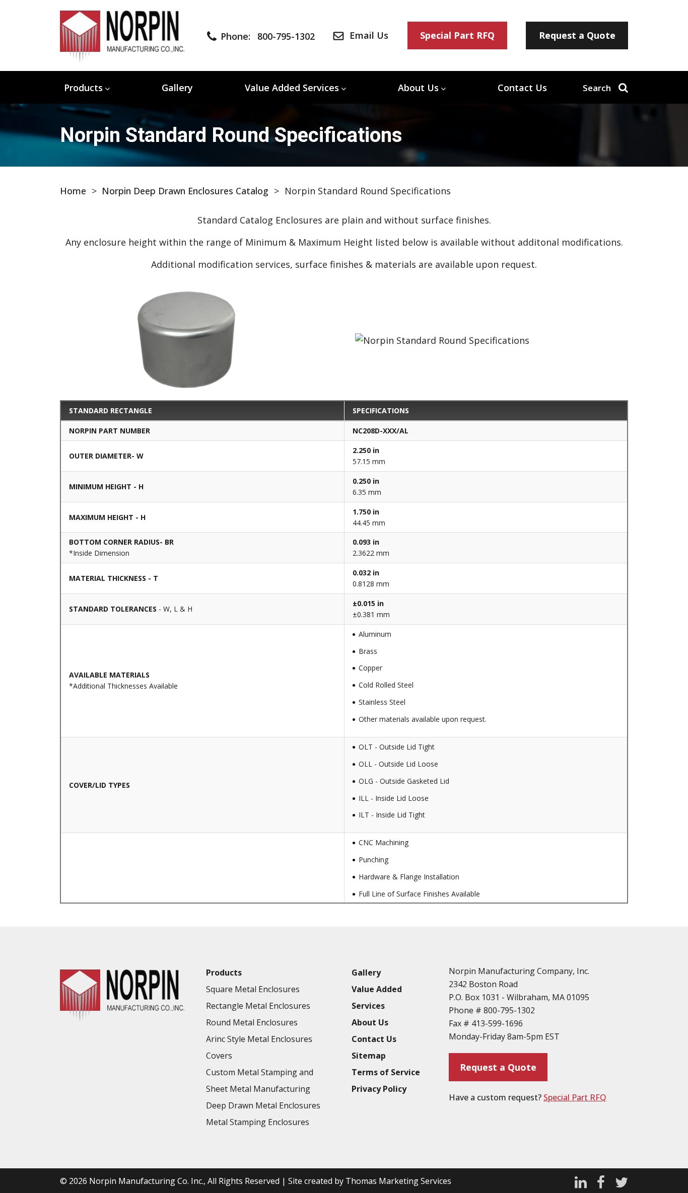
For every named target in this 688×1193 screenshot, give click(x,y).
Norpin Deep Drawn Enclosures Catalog (185, 191)
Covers (219, 1055)
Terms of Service (386, 1072)
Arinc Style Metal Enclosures (259, 1039)
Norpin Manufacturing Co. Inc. (146, 1180)
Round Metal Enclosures (252, 1022)
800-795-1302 (509, 1010)
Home (73, 191)
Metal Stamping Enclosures (257, 1122)
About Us (418, 88)
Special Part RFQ (574, 1097)
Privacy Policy (379, 1088)
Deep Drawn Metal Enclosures (263, 1105)
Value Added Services (292, 88)
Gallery (177, 88)
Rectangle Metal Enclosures (258, 1005)
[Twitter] (621, 1181)
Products (83, 88)
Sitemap (369, 1055)
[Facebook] (601, 1181)
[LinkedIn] (581, 1181)
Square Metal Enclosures (253, 989)
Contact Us (522, 88)
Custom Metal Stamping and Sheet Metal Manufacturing (259, 1080)
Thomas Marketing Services (398, 1180)
